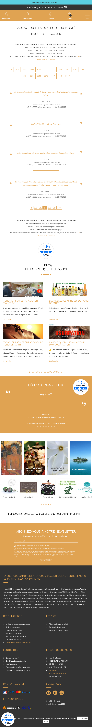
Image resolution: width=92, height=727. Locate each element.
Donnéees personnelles (61, 718)
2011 (53, 76)
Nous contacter (53, 670)
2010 (60, 76)
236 (40, 208)
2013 (39, 76)
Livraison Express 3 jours (13, 630)
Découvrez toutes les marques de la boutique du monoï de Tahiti (46, 514)
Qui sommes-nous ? (12, 658)
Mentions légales (11, 664)
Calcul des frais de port (13, 639)
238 (49, 208)
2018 (67, 69)
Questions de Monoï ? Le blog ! (58, 630)
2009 (67, 76)
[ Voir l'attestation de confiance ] (68, 429)
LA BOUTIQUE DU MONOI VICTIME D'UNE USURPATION (66, 343)
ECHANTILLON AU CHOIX (45, 2)
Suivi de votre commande (13, 633)
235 (35, 208)
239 (54, 208)
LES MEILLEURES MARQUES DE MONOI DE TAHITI (69, 301)
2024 (24, 69)
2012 (46, 76)
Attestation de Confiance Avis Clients (17, 670)
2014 (32, 76)
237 (45, 208)
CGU (78, 56)
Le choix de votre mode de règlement (17, 624)
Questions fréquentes (55, 676)
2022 (39, 69)
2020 (53, 69)
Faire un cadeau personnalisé (58, 624)
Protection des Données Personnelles (17, 667)
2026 (10, 69)
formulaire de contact (55, 556)
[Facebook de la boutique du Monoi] (55, 693)
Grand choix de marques (56, 627)
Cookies (73, 718)
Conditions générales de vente (15, 661)
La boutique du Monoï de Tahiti (44, 7)
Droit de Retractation (12, 627)
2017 (75, 69)
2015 (24, 76)
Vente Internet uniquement (57, 673)
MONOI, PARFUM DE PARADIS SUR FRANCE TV (20, 301)
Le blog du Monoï (54, 701)
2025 (17, 69)
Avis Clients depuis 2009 (56, 704)
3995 (60, 208)
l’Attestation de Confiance (46, 59)
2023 (32, 69)
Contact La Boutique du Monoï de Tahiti (18, 642)
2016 (82, 69)
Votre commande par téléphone (15, 636)
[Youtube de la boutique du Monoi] (61, 693)
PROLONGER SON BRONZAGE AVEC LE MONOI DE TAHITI (23, 343)
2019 (60, 69)
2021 (46, 69)
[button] (37, 426)
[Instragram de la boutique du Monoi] (48, 693)
